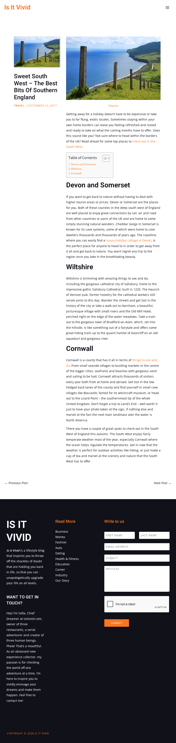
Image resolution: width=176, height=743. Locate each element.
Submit (116, 623)
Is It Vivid (17, 7)
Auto (58, 548)
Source (113, 106)
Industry (61, 575)
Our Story (62, 580)
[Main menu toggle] (167, 7)
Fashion (61, 542)
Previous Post (16, 483)
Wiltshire (76, 169)
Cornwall (76, 173)
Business (61, 531)
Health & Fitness (67, 559)
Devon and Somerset (83, 164)
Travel (19, 105)
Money (60, 537)
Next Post (162, 483)
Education (62, 564)
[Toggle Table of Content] (104, 158)
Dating (60, 553)
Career (60, 569)
